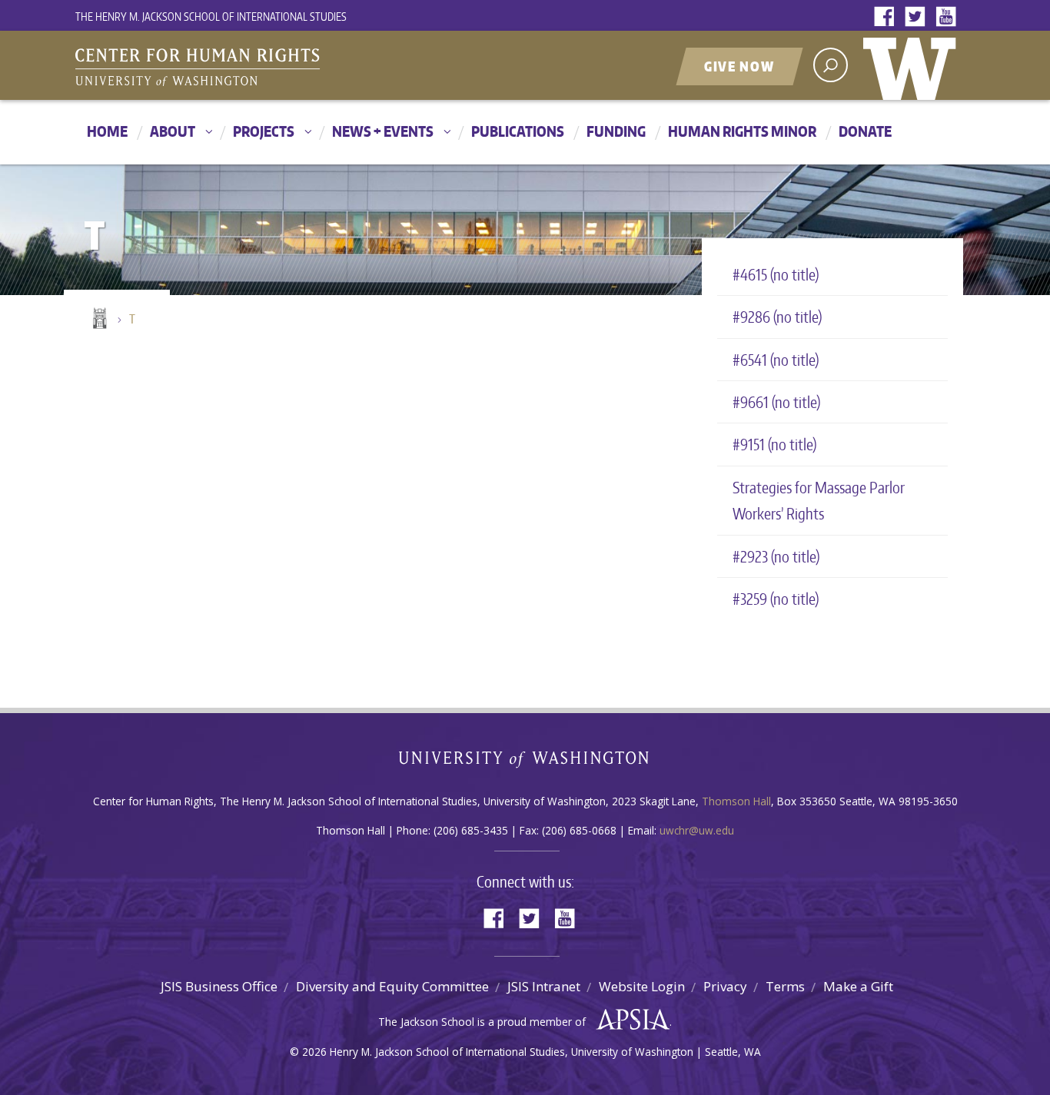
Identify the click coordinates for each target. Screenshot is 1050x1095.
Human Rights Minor (742, 131)
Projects (263, 131)
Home (107, 131)
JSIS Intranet (543, 986)
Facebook (888, 17)
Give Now (739, 66)
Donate (865, 131)
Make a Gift (858, 986)
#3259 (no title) (776, 599)
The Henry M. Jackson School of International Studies (211, 16)
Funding (616, 131)
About (172, 131)
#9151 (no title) (774, 444)
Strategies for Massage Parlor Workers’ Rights (819, 500)
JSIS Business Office (219, 986)
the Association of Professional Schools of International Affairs (629, 1019)
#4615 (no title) (776, 274)
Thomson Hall (736, 801)
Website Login (642, 986)
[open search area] (830, 65)
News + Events (383, 131)
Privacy (725, 986)
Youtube (949, 17)
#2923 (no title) (776, 556)
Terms (785, 986)
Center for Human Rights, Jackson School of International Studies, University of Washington (229, 67)
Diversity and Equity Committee (392, 986)
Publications (517, 131)
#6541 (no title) (776, 360)
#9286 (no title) (777, 317)
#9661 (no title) (776, 402)
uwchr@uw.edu (697, 830)
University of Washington (913, 65)
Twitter (918, 17)
